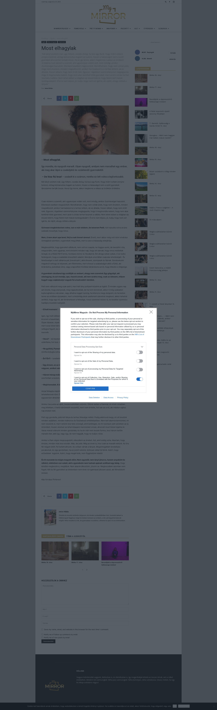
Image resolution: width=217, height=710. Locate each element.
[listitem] (108, 346)
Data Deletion (94, 398)
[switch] (139, 352)
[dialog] (108, 355)
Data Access (108, 398)
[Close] (152, 312)
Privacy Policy (122, 398)
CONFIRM (90, 388)
